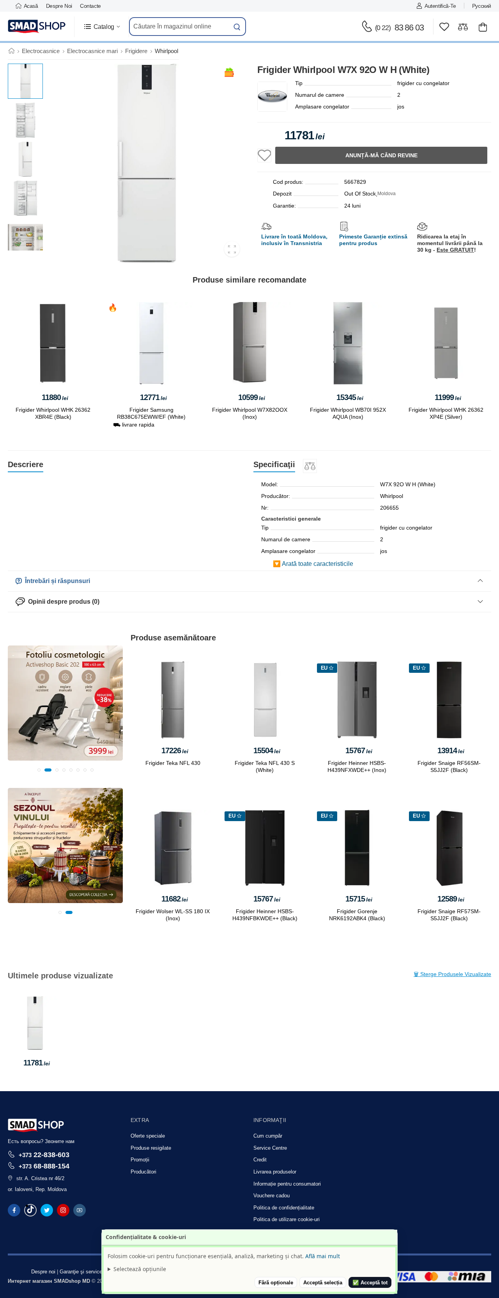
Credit (260, 1160)
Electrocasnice (41, 51)
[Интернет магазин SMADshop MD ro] (37, 27)
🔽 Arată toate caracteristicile (313, 563)
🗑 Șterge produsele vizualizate (452, 974)
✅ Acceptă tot (370, 1283)
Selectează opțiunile (139, 1269)
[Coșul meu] (482, 26)
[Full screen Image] (232, 249)
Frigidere (136, 51)
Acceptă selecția (322, 1283)
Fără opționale (275, 1283)
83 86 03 (399, 27)
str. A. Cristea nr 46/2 (40, 1178)
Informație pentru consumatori (287, 1184)
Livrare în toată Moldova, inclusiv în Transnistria (294, 239)
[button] (101, 26)
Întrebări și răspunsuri (56, 581)
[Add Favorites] (264, 155)
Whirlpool (166, 51)
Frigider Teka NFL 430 (172, 763)
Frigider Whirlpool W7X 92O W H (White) (35, 1039)
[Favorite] (444, 27)
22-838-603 (44, 1154)
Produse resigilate (151, 1148)
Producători (143, 1172)
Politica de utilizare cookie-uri (286, 1219)
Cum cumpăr (267, 1136)
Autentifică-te (440, 6)
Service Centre (270, 1148)
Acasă (31, 6)
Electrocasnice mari (92, 51)
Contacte (90, 6)
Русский (481, 6)
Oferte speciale (148, 1136)
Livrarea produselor (274, 1172)
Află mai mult (322, 1256)
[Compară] (463, 27)
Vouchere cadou (271, 1195)
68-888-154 (44, 1166)
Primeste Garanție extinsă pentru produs (373, 239)
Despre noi (59, 6)
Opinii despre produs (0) (62, 601)
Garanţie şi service (81, 1272)
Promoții (140, 1160)
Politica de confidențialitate (283, 1208)
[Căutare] (237, 26)
